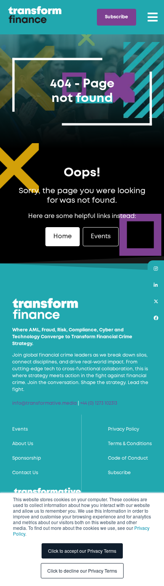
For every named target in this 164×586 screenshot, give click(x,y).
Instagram (156, 268)
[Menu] (153, 17)
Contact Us (25, 473)
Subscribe (116, 17)
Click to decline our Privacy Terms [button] (82, 570)
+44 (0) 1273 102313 (98, 403)
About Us (22, 444)
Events (101, 236)
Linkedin (156, 285)
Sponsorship (26, 458)
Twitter (156, 301)
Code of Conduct (128, 458)
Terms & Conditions (130, 444)
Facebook (156, 318)
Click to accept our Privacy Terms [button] (82, 550)
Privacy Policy (123, 429)
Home (62, 236)
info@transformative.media (44, 403)
